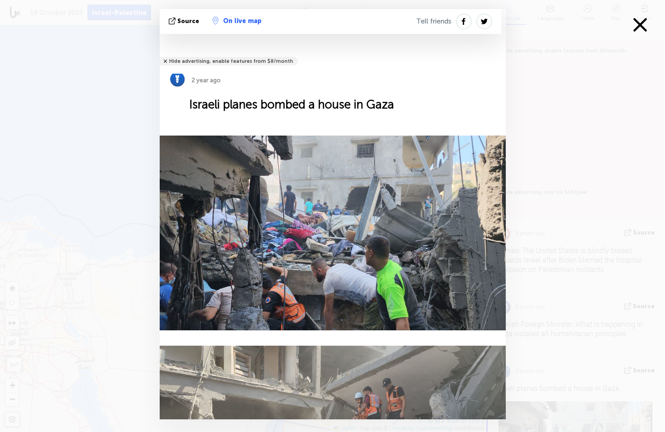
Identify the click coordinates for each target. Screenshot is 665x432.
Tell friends (433, 21)
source (188, 21)
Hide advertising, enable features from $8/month (231, 61)
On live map (242, 21)
